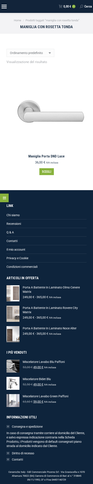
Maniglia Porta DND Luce (46, 156)
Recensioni (13, 223)
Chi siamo (13, 215)
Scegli (46, 171)
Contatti (12, 241)
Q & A (10, 232)
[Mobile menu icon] (4, 6)
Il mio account (15, 249)
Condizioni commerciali (21, 266)
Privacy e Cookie (17, 258)
